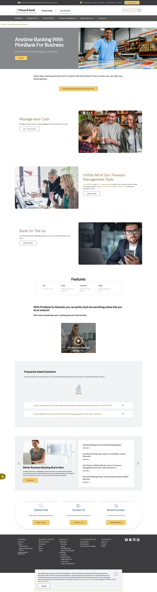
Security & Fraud (44, 542)
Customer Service (110, 2)
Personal (47, 10)
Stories (41, 548)
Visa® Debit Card (66, 559)
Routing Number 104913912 (23, 553)
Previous (19, 463)
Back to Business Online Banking (15, 24)
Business (65, 10)
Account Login (131, 2)
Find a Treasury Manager (88, 546)
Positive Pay (120, 186)
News (40, 546)
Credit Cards (65, 561)
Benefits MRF (23, 546)
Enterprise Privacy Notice (87, 579)
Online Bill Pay (88, 184)
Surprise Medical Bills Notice (25, 549)
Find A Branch (116, 522)
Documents (42, 544)
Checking (64, 544)
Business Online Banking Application (78, 89)
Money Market (65, 557)
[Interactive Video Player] (78, 352)
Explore (86, 448)
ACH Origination (103, 184)
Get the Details (31, 129)
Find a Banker (84, 544)
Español (119, 2)
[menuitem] (47, 10)
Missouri (104, 544)
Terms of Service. (43, 581)
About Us (96, 2)
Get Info (32, 480)
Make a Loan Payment (67, 550)
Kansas (103, 546)
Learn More (93, 194)
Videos (41, 550)
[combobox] (129, 10)
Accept (44, 586)
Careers (101, 2)
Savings (63, 546)
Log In (21, 58)
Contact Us (78, 522)
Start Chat (41, 522)
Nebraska (104, 542)
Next (138, 463)
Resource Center (46, 539)
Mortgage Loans (66, 548)
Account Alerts (105, 186)
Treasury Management (68, 563)
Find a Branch (87, 2)
